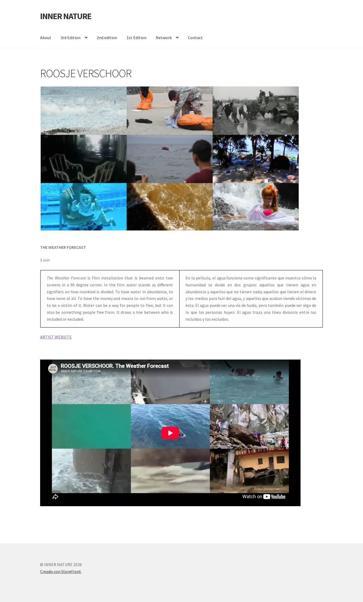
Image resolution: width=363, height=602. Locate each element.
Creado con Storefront (60, 571)
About (45, 37)
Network (164, 37)
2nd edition (107, 37)
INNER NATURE (65, 16)
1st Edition (136, 37)
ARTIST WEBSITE (56, 337)
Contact (195, 37)
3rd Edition (71, 37)
